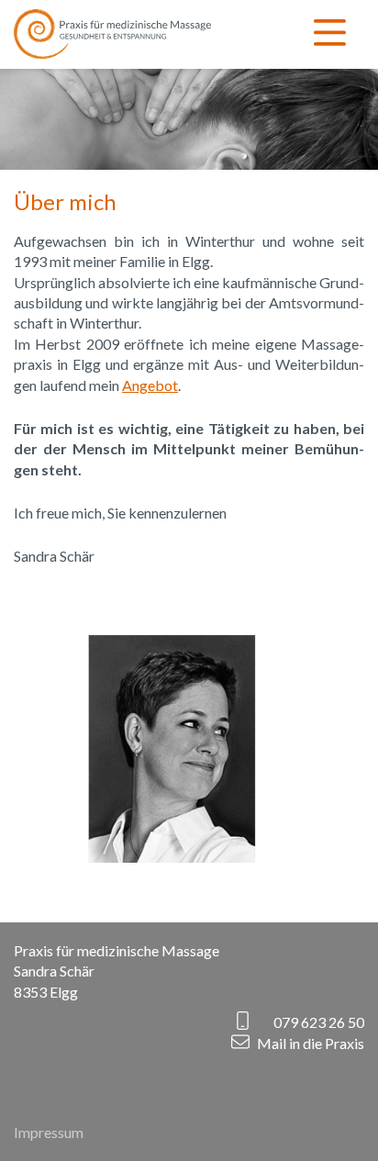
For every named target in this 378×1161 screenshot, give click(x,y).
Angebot (150, 385)
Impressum (48, 1132)
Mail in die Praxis (310, 1042)
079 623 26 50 (318, 1022)
